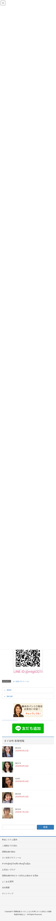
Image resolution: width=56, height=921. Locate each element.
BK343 (18, 809)
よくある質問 (7, 881)
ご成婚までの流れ (9, 845)
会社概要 (6, 887)
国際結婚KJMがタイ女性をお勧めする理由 (20, 875)
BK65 (9, 690)
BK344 (18, 748)
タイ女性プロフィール (21, 681)
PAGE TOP (51, 890)
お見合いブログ (8, 870)
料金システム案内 (9, 840)
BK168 (10, 696)
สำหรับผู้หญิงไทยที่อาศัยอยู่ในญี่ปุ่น (16, 864)
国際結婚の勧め (8, 852)
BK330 (18, 794)
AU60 (17, 778)
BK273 (18, 763)
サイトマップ (7, 893)
